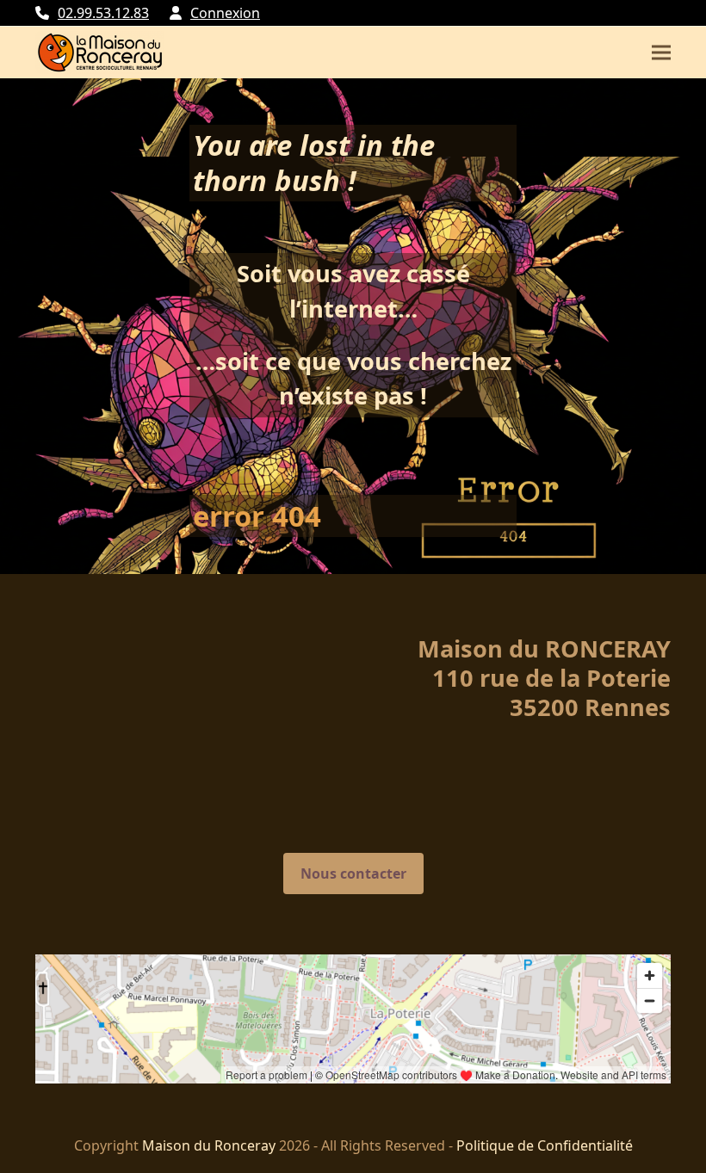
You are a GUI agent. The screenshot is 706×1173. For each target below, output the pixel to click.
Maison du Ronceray (209, 1145)
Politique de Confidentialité (544, 1145)
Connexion (225, 12)
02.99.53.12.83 (103, 12)
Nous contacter (353, 873)
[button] (661, 53)
